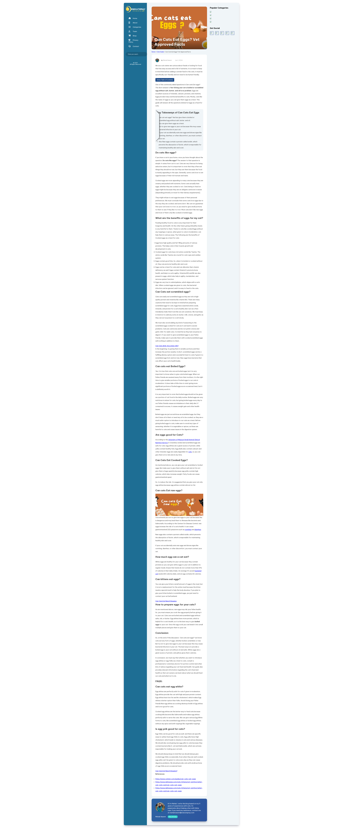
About (134, 23)
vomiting (188, 530)
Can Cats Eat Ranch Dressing (165, 601)
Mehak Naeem (167, 60)
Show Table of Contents (165, 80)
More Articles (173, 817)
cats (190, 452)
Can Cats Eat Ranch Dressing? (166, 771)
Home (134, 18)
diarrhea (197, 530)
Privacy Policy (133, 41)
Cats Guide (160, 52)
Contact (135, 46)
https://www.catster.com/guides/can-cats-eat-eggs (175, 779)
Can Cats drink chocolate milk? (167, 346)
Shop (134, 36)
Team (134, 31)
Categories (136, 27)
